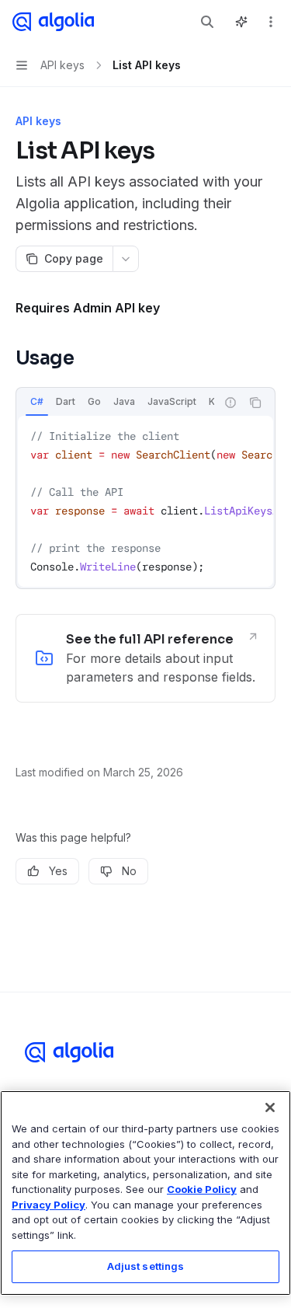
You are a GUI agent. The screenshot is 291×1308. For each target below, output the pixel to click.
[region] (145, 1193)
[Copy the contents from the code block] (255, 402)
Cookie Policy (202, 1189)
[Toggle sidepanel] (241, 22)
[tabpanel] (145, 501)
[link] (145, 658)
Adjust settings (146, 1266)
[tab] (37, 401)
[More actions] (271, 22)
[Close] (270, 1107)
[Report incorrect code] (230, 402)
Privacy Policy (48, 1204)
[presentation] (116, 402)
